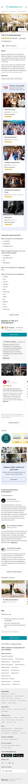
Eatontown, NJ (7, 41)
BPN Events (8, 217)
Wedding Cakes (5, 673)
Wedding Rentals (5, 667)
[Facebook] (2, 763)
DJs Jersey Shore (6, 631)
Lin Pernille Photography (14, 548)
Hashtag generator (18, 728)
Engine (3, 722)
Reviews (9, 709)
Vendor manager (10, 720)
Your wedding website (6, 717)
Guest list (22, 717)
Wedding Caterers (5, 661)
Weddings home (5, 693)
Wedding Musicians (6, 676)
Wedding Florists (16, 661)
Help (14, 722)
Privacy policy (12, 700)
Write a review (14, 334)
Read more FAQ (14, 315)
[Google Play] (18, 756)
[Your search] (2, 16)
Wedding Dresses (15, 670)
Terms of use (4, 700)
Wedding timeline (17, 730)
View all (22, 29)
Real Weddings (14, 733)
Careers (3, 698)
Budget (3, 720)
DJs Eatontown (14, 631)
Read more (4, 75)
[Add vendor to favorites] (25, 16)
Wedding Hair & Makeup (7, 659)
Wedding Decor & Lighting (7, 678)
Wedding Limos (15, 673)
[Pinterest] (9, 763)
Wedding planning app (6, 728)
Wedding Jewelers (5, 684)
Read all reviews (13, 423)
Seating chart (19, 720)
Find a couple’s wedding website (9, 739)
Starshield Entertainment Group (12, 191)
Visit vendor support (6, 747)
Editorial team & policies (7, 696)
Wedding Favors (16, 684)
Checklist (16, 717)
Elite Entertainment (10, 137)
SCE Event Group (9, 109)
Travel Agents (16, 681)
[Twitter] (6, 763)
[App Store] (6, 756)
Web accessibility (12, 703)
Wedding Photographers (7, 656)
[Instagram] (13, 763)
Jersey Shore (4, 11)
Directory (3, 709)
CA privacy (3, 703)
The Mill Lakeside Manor (10, 600)
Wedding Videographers (7, 664)
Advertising (17, 698)
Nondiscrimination (19, 696)
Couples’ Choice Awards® (19, 709)
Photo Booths (15, 667)
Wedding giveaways (6, 730)
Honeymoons (23, 733)
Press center (10, 698)
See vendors (14, 479)
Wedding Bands (5, 670)
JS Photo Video (11, 499)
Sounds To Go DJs (16, 644)
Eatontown (13, 11)
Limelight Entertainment (12, 162)
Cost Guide (9, 722)
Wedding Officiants (19, 664)
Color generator (5, 733)
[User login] (26, 7)
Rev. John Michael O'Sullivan (15, 525)
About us (13, 693)
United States (8, 771)
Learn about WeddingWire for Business (10, 745)
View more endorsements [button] (14, 572)
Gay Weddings (4, 711)
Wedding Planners (19, 659)
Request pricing (14, 638)
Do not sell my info (22, 700)
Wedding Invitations (6, 681)
